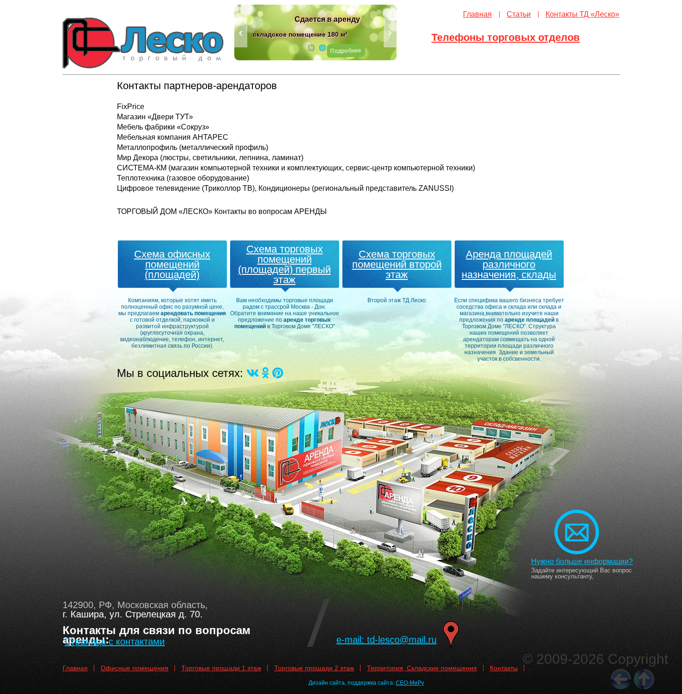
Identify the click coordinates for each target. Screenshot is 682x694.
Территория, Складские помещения (422, 668)
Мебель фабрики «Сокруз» (163, 127)
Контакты (504, 668)
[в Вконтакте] (252, 373)
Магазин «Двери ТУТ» (155, 117)
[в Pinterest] (277, 373)
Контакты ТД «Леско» (582, 14)
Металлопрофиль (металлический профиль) (192, 147)
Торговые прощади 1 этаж (221, 668)
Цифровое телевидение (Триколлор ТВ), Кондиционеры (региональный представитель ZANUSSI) (285, 188)
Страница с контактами (114, 641)
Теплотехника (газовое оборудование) (183, 178)
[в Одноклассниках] (265, 373)
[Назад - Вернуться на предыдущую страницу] (621, 679)
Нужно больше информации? (582, 561)
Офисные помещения (134, 668)
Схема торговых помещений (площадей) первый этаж (284, 264)
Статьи (519, 14)
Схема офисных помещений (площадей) (172, 264)
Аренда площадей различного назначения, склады (509, 264)
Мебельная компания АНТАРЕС (172, 137)
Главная (477, 14)
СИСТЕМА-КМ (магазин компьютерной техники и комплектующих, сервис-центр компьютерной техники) (296, 168)
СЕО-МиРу (410, 683)
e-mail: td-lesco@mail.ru (386, 640)
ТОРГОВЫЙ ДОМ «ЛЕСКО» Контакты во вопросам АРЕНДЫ (222, 211)
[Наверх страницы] (644, 679)
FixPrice (130, 106)
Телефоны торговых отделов (505, 37)
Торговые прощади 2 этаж (314, 668)
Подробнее (345, 51)
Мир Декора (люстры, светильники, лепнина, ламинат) (210, 158)
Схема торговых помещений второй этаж (397, 264)
